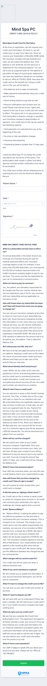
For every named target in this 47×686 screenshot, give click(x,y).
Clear (35, 235)
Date (4, 208)
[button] (42, 203)
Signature (8, 216)
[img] (21, 226)
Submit (23, 663)
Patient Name (10, 183)
